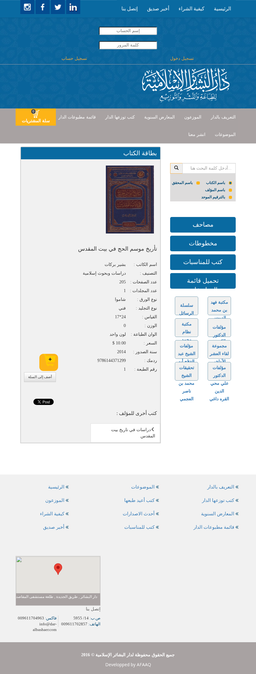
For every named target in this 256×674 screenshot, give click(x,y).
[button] (58, 569)
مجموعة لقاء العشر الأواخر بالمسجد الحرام (219, 361)
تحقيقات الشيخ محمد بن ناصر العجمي (186, 383)
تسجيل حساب (74, 58)
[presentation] (222, 8)
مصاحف (203, 224)
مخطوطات (203, 243)
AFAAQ (144, 664)
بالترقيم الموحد (213, 197)
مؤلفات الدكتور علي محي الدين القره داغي (219, 383)
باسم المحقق (182, 183)
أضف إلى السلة (40, 377)
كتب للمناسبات (203, 261)
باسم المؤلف (215, 190)
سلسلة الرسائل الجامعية (186, 313)
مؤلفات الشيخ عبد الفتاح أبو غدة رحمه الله (186, 361)
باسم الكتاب (215, 183)
